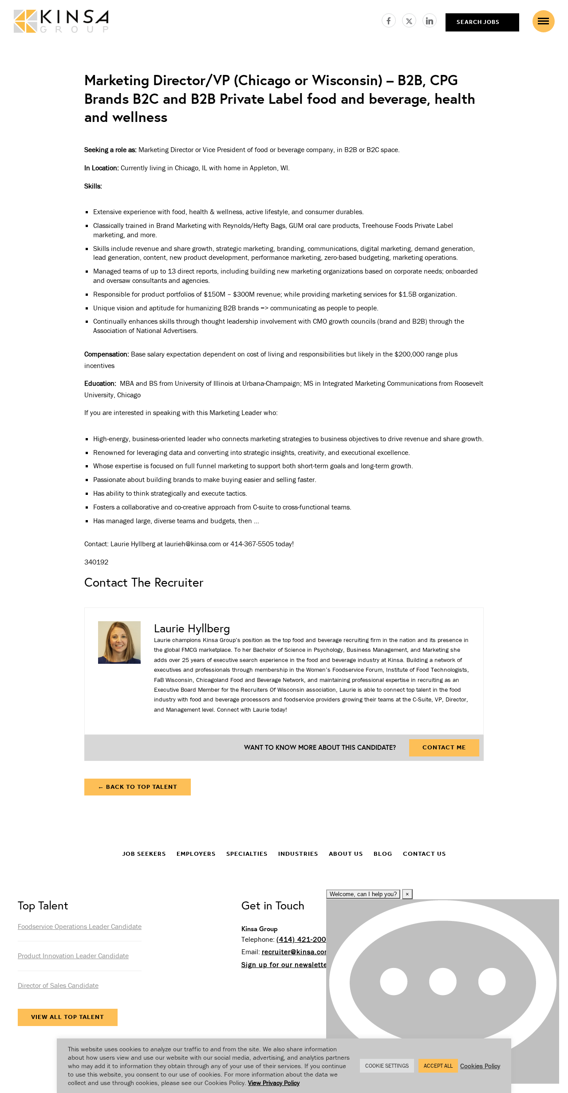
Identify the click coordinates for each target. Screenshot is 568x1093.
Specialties (247, 854)
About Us (346, 854)
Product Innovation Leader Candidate (73, 955)
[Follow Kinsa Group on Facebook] (392, 19)
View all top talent (67, 1017)
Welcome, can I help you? (363, 894)
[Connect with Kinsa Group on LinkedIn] (429, 19)
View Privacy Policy (274, 1082)
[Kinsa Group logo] (61, 22)
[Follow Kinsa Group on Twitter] (412, 19)
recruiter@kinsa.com (296, 951)
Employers (196, 854)
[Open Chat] (442, 991)
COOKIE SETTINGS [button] (387, 1065)
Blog (383, 854)
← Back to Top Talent (138, 787)
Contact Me (444, 747)
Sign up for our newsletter (285, 964)
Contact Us (424, 854)
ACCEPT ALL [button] (438, 1065)
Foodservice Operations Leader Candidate (80, 926)
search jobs (478, 22)
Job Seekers (144, 854)
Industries (298, 854)
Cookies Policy (480, 1066)
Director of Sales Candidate (58, 985)
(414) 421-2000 (303, 939)
